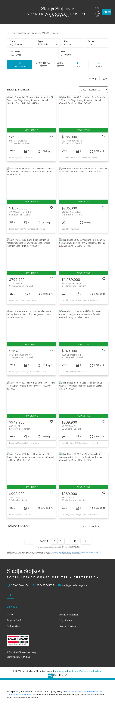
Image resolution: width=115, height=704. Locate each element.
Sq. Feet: (66, 54)
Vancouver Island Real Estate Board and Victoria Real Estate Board (74, 552)
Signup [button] (93, 78)
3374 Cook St (74, 498)
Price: (16, 44)
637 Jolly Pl (19, 427)
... (67, 541)
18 (75, 541)
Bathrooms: (91, 44)
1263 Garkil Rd (21, 284)
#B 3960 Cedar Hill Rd (20, 213)
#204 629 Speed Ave (72, 213)
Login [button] (104, 78)
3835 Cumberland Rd (74, 284)
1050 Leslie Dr (19, 498)
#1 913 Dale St (71, 427)
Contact (107, 12)
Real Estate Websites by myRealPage (85, 671)
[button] (97, 12)
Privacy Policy (60, 671)
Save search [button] (19, 66)
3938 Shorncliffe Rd (73, 356)
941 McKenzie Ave (20, 142)
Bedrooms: (67, 44)
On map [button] (77, 66)
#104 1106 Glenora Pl (21, 356)
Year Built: (15, 54)
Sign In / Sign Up (97, 12)
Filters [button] (98, 66)
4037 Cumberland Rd (72, 142)
